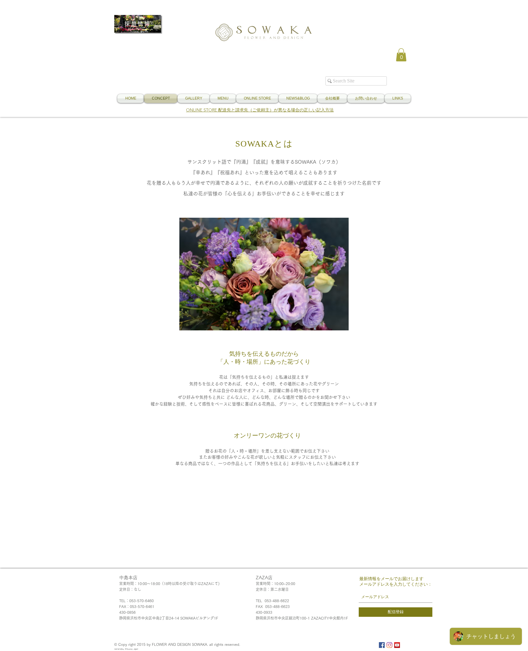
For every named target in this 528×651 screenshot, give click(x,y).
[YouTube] (397, 645)
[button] (401, 54)
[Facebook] (382, 645)
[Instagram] (389, 645)
